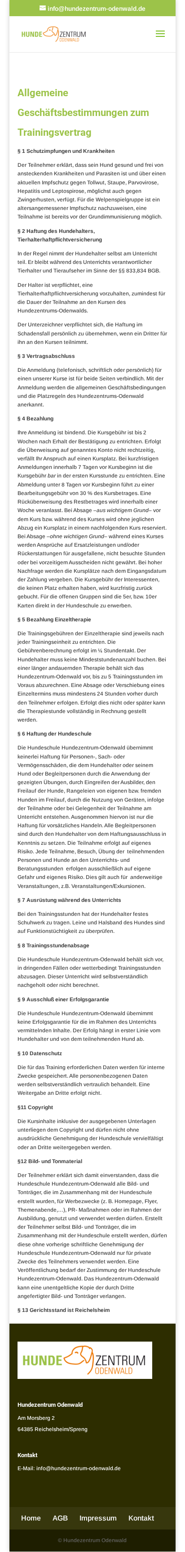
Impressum (98, 1518)
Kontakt (141, 1518)
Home (31, 1518)
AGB (60, 1518)
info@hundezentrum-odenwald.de (78, 1468)
